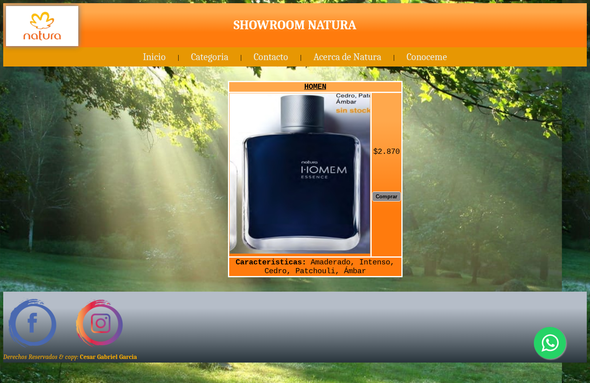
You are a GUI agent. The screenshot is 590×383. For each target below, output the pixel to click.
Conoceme (427, 56)
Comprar (386, 197)
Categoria (209, 56)
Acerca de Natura (347, 56)
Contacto (271, 56)
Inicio (154, 56)
